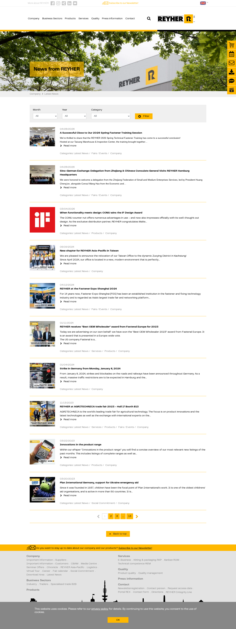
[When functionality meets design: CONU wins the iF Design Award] (42, 220)
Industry (31, 584)
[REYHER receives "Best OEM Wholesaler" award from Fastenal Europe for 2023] (42, 334)
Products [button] (70, 18)
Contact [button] (130, 18)
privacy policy (99, 609)
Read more (69, 146)
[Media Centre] (231, 89)
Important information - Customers (47, 564)
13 (129, 516)
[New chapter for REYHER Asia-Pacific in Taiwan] (42, 258)
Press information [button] (112, 18)
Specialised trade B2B (63, 584)
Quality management (150, 573)
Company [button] (33, 18)
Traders (43, 584)
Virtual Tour (33, 571)
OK (118, 620)
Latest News (54, 575)
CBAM (74, 564)
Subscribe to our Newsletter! (123, 3)
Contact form (141, 592)
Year (64, 110)
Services (124, 556)
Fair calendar (60, 571)
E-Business (124, 560)
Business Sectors (38, 580)
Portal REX (124, 592)
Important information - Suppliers (46, 560)
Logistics (92, 567)
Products (32, 590)
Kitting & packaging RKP (148, 560)
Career (46, 571)
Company (33, 556)
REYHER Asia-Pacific (72, 567)
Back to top (120, 534)
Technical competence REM (134, 564)
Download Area (35, 575)
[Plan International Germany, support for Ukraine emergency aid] (42, 490)
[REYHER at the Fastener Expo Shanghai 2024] (42, 296)
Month (36, 110)
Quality (123, 569)
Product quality (127, 573)
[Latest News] (231, 80)
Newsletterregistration (131, 588)
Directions (157, 592)
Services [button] (83, 18)
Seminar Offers (35, 567)
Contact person (156, 588)
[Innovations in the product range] (42, 452)
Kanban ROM (171, 560)
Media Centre (89, 564)
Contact (123, 584)
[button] (204, 4)
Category (96, 110)
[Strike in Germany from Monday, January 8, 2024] (42, 376)
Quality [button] (95, 18)
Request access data (180, 588)
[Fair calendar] (231, 54)
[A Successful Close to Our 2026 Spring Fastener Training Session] (42, 137)
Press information (130, 579)
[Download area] (231, 72)
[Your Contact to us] (231, 63)
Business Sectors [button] (52, 18)
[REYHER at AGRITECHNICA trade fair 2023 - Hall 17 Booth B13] (42, 414)
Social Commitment (82, 571)
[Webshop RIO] (231, 45)
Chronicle (52, 567)
